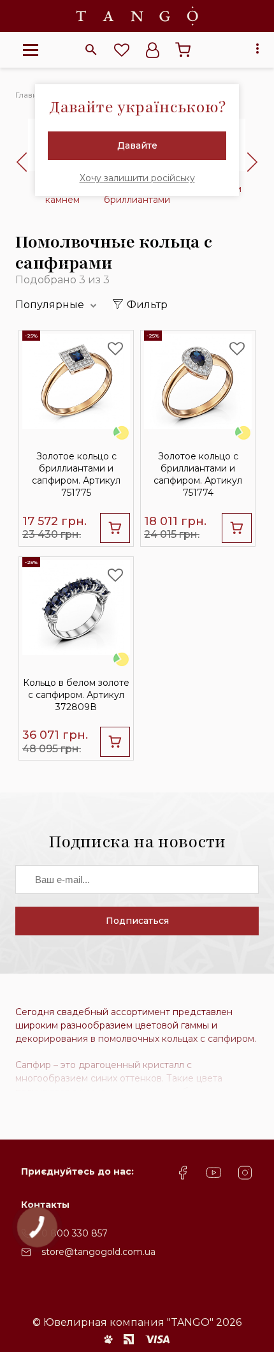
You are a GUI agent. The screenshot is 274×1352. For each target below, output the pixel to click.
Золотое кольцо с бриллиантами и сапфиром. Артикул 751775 (76, 474)
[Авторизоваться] (152, 50)
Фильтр (147, 305)
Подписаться (137, 920)
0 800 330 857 (74, 1233)
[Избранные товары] (121, 50)
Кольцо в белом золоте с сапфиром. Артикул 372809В (76, 695)
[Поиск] (91, 50)
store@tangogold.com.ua (98, 1252)
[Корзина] (183, 50)
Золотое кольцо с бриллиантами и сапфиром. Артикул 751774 (198, 474)
